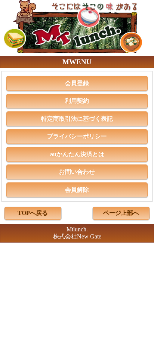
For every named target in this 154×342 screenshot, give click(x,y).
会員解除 (77, 190)
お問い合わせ (77, 172)
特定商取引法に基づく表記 (77, 118)
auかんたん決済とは (77, 154)
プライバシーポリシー (77, 136)
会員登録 (77, 83)
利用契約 (77, 101)
